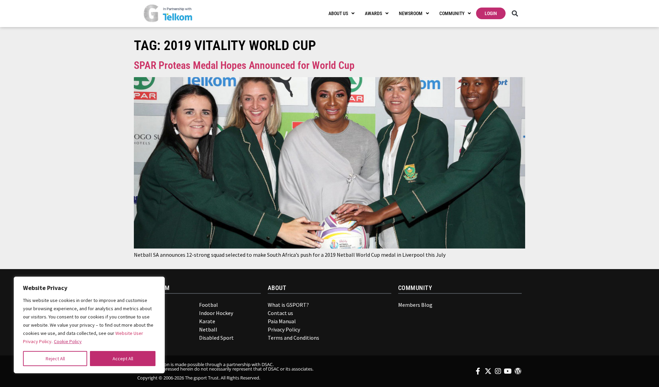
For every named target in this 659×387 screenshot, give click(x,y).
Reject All (55, 358)
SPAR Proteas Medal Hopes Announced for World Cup (244, 65)
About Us (338, 13)
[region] (89, 325)
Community (451, 13)
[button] (514, 13)
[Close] (155, 285)
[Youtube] (508, 371)
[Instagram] (498, 371)
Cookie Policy (68, 341)
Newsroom (411, 13)
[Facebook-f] (478, 371)
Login (491, 13)
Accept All (123, 358)
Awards (373, 13)
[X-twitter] (488, 371)
